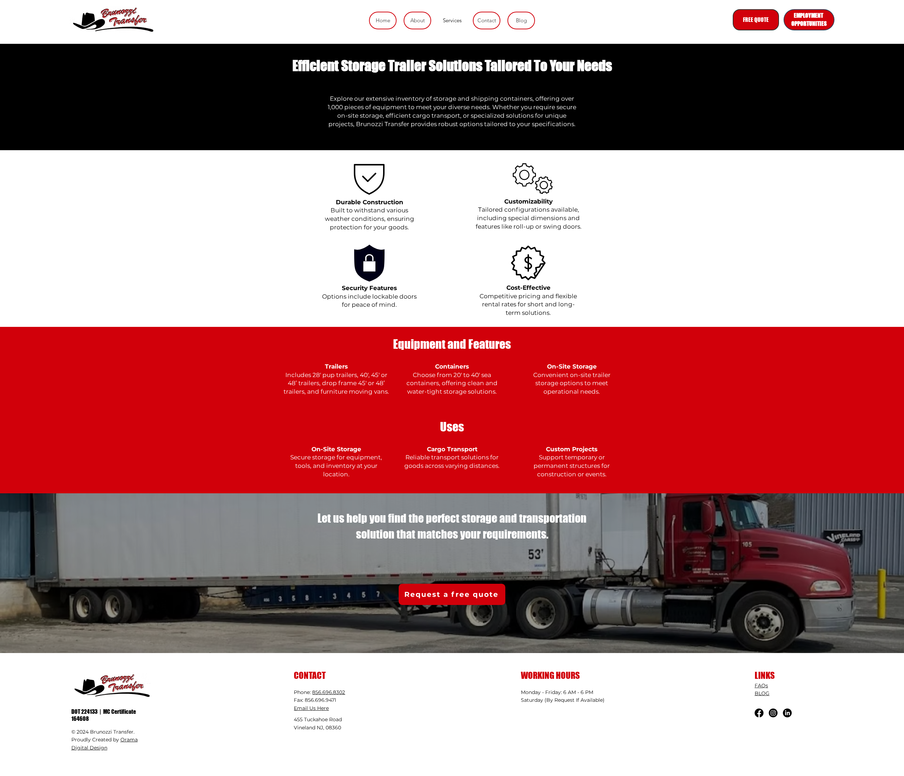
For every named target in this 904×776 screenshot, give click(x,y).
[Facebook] (759, 713)
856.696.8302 (328, 692)
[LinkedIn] (787, 713)
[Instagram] (773, 713)
